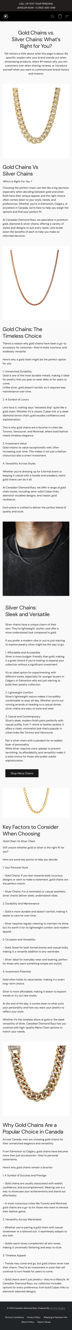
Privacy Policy (33, 1317)
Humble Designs (57, 1308)
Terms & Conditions (14, 1317)
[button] (6, 16)
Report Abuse (44, 1322)
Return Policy (28, 1322)
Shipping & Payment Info (55, 1317)
